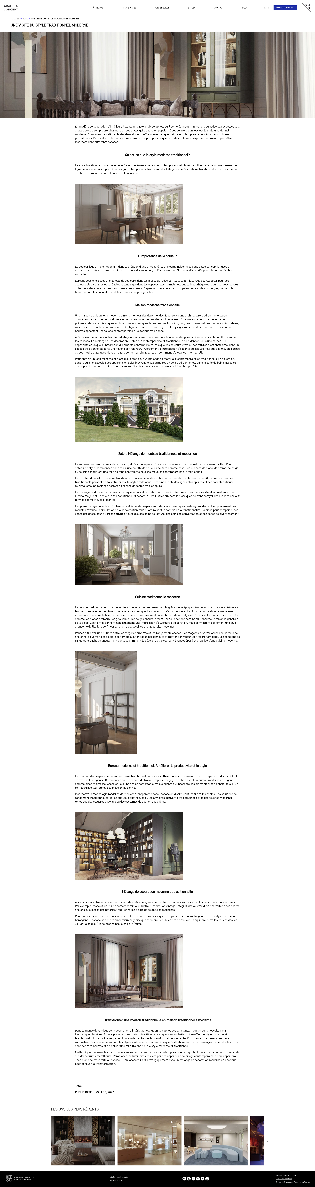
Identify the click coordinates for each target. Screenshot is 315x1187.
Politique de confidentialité (286, 1175)
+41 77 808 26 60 (116, 1180)
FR (269, 8)
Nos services (129, 7)
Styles (192, 7)
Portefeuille (162, 7)
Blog (245, 7)
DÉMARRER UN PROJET (285, 8)
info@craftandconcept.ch (119, 1177)
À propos (98, 7)
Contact (219, 7)
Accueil (15, 18)
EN (265, 8)
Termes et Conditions (284, 1179)
